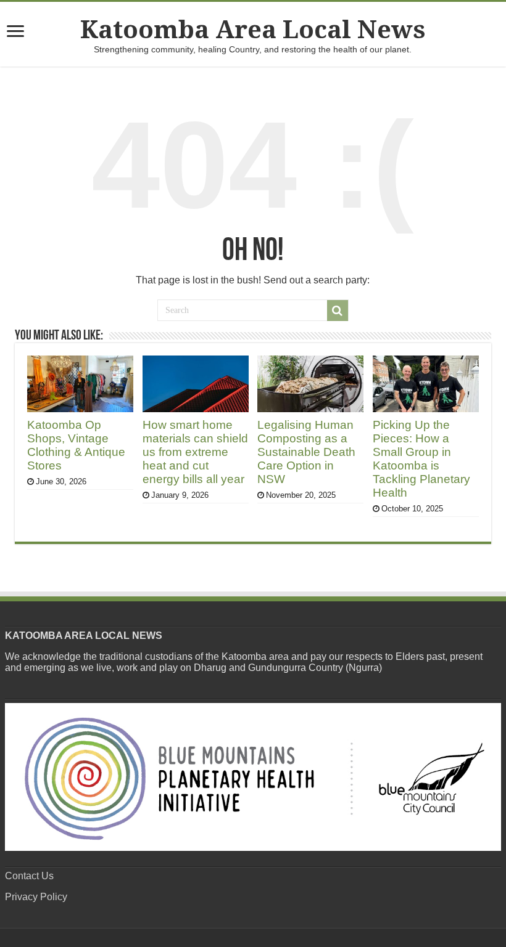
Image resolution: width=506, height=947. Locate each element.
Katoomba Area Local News (253, 29)
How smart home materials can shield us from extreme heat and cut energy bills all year (195, 452)
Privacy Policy (36, 897)
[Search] (337, 310)
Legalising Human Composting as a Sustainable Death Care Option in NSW (306, 452)
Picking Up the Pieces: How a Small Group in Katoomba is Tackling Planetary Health (421, 458)
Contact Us (29, 876)
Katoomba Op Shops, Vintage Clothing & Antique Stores (76, 445)
